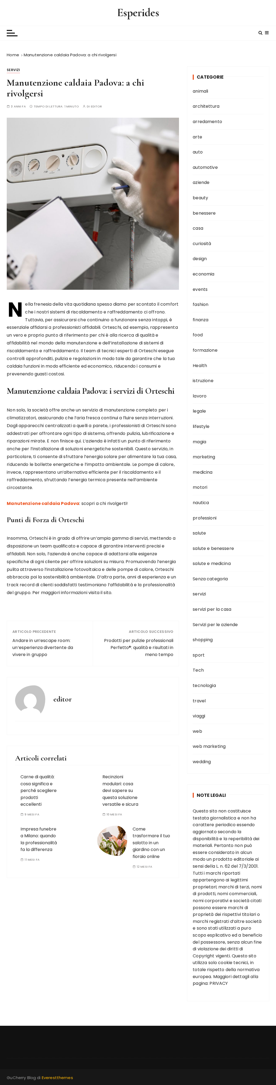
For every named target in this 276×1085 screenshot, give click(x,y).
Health (200, 365)
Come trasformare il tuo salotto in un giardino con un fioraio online (151, 843)
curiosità (202, 243)
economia (203, 274)
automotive (205, 167)
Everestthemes (57, 1077)
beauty (200, 198)
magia (199, 442)
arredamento (207, 121)
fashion (200, 304)
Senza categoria (210, 579)
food (198, 335)
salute (199, 533)
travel (199, 701)
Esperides (138, 12)
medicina (202, 472)
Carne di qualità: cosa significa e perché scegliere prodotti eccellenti (38, 790)
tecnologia (204, 685)
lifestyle (201, 426)
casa (198, 228)
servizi (13, 70)
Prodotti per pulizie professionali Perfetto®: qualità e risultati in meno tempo (138, 647)
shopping (203, 640)
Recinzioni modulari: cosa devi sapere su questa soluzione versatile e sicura (120, 790)
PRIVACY (218, 983)
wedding (202, 762)
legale (199, 411)
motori (200, 487)
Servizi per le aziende (215, 625)
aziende (201, 182)
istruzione (203, 381)
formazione (205, 350)
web (197, 731)
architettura (206, 106)
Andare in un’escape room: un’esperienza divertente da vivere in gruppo (42, 647)
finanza (200, 320)
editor (96, 106)
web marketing (209, 746)
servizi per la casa (212, 609)
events (200, 289)
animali (200, 91)
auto (198, 152)
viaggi (199, 716)
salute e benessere (213, 548)
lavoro (199, 396)
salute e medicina (212, 563)
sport (199, 655)
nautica (201, 503)
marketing (204, 457)
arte (197, 137)
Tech (198, 670)
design (200, 259)
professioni (204, 518)
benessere (204, 213)
